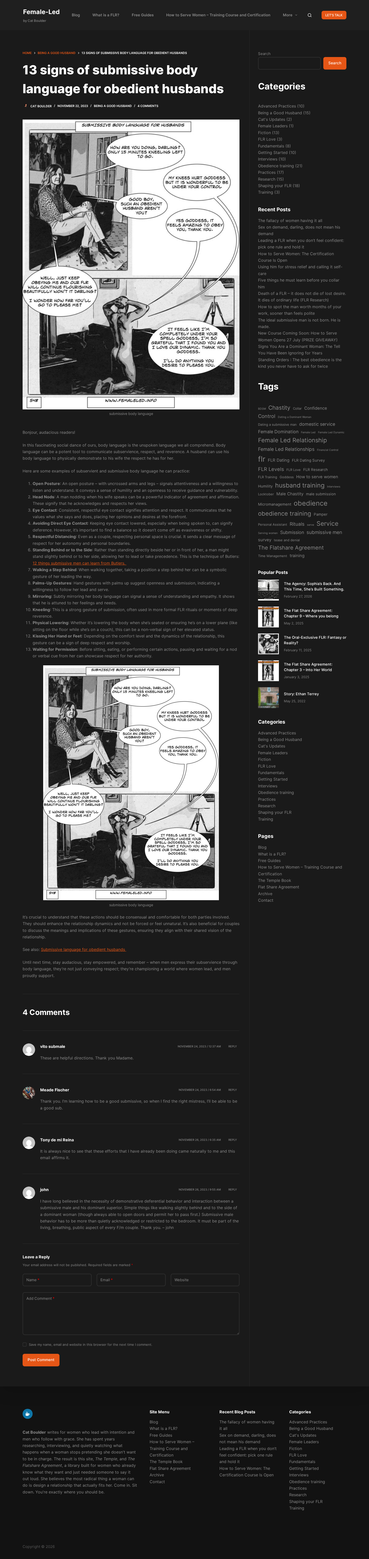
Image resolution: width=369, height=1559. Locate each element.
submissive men (324, 532)
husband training (300, 485)
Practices (267, 172)
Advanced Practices (277, 106)
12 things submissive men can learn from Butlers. (80, 563)
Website (181, 1279)
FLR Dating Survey (308, 460)
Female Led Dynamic (331, 432)
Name (32, 1279)
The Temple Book (274, 880)
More (287, 15)
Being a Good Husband (113, 106)
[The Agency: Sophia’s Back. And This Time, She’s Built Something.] (268, 590)
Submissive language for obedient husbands (83, 949)
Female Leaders (273, 125)
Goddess (287, 477)
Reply (232, 1046)
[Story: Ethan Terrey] (268, 697)
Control (266, 416)
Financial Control (327, 450)
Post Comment (41, 1359)
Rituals (297, 524)
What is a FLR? (105, 15)
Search (264, 53)
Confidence (315, 408)
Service (327, 523)
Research (266, 179)
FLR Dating (278, 460)
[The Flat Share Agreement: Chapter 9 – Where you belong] (268, 617)
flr (261, 459)
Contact (265, 900)
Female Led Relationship (292, 440)
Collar (297, 408)
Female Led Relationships (286, 449)
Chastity (279, 407)
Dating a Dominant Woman (294, 417)
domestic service (317, 424)
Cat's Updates (271, 119)
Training (265, 192)
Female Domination (278, 431)
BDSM (262, 408)
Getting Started (273, 152)
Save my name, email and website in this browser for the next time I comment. (90, 1344)
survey (264, 539)
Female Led (308, 432)
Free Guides (143, 15)
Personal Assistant (272, 524)
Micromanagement (274, 504)
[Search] (310, 15)
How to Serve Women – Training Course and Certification (218, 15)
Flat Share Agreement (278, 887)
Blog (76, 15)
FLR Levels (271, 469)
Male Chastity (289, 493)
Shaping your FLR (274, 185)
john (44, 1189)
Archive (265, 893)
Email (106, 1279)
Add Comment (40, 1298)
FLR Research (315, 469)
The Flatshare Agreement (291, 547)
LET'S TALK (334, 15)
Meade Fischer (54, 1089)
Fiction (264, 132)
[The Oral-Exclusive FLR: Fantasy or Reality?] (268, 643)
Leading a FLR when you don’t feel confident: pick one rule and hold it (248, 1455)
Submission (292, 532)
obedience (311, 503)
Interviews (267, 159)
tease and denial (287, 540)
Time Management (272, 556)
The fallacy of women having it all (290, 220)
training (297, 555)
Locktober (266, 494)
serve (310, 524)
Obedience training (276, 165)
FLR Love (267, 139)
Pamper (321, 514)
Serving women (268, 533)
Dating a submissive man (277, 424)
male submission (321, 494)
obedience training (284, 513)
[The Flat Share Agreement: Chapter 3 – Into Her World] (268, 670)
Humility (265, 486)
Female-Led (41, 12)
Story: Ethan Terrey (301, 694)
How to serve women (317, 476)
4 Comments (148, 106)
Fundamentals (271, 145)
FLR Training (267, 477)
